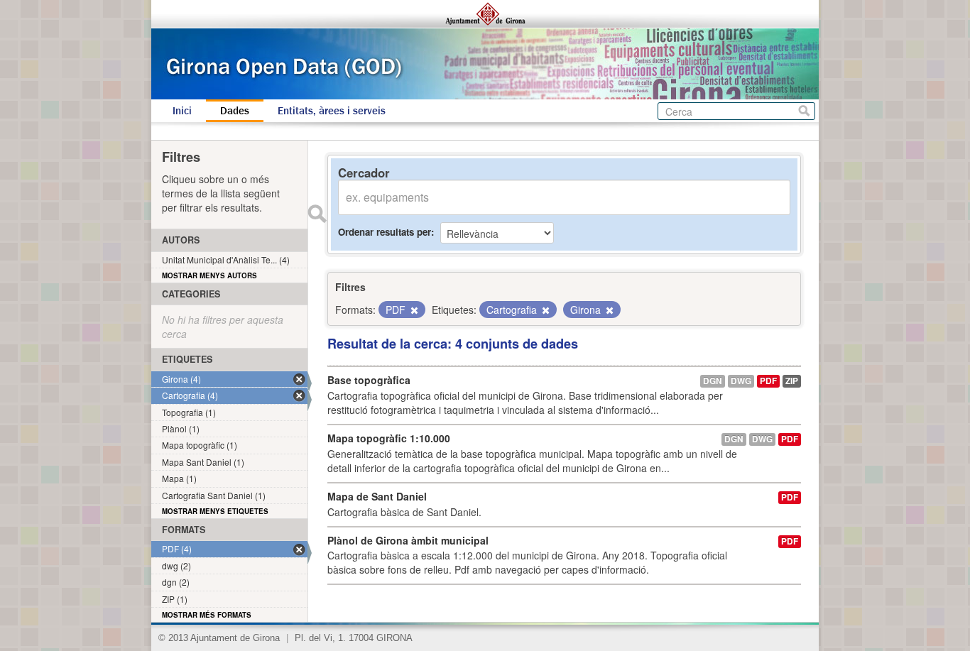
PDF (768, 381)
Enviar (316, 213)
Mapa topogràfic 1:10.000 (388, 438)
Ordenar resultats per (384, 232)
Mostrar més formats (206, 615)
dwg (741, 381)
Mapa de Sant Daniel (377, 496)
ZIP (791, 381)
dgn (712, 381)
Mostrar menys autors (209, 275)
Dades (234, 111)
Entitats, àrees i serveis (332, 111)
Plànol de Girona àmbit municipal (408, 540)
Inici (182, 111)
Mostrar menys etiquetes (215, 511)
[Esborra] (413, 310)
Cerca (804, 111)
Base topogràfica (368, 380)
